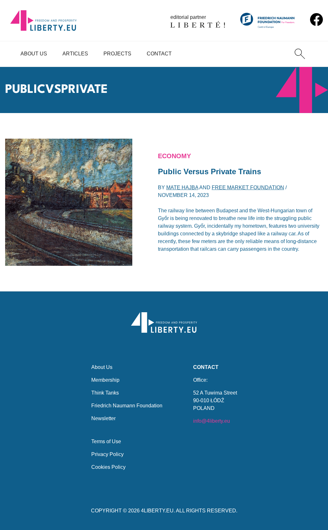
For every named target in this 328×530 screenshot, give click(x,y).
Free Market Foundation (248, 187)
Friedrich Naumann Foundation (126, 405)
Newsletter (103, 418)
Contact (159, 53)
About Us (33, 53)
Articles (75, 53)
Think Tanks (105, 392)
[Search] (300, 54)
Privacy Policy (107, 454)
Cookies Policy (108, 467)
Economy (174, 155)
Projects (117, 53)
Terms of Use (106, 441)
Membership (105, 380)
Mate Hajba (182, 187)
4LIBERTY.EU (157, 510)
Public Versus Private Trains (209, 171)
